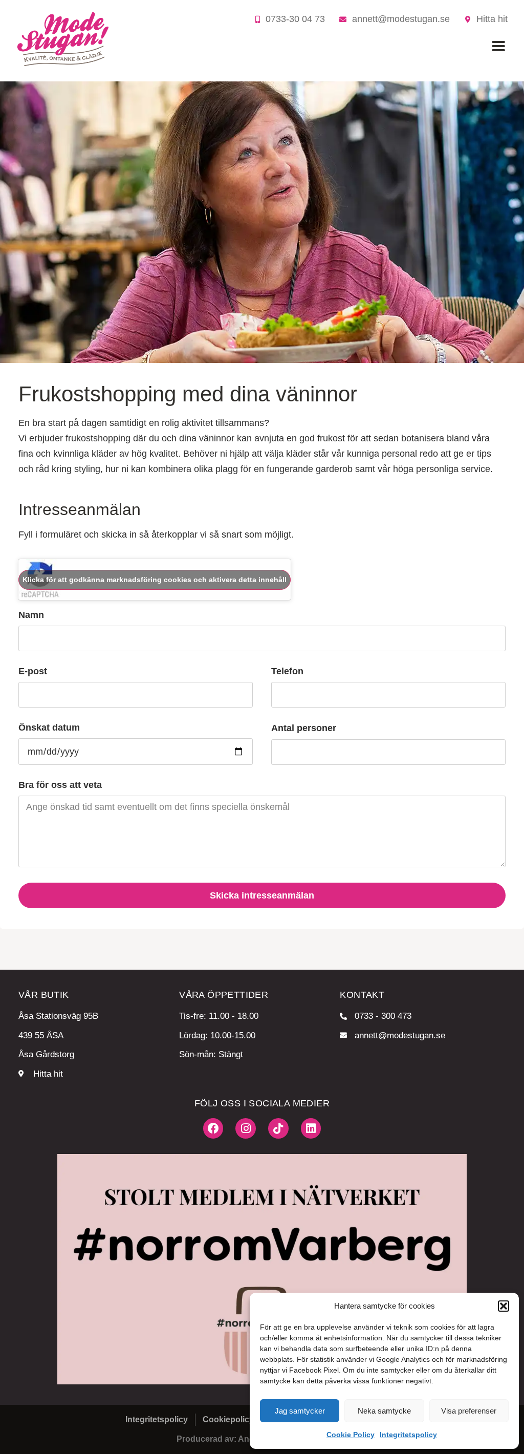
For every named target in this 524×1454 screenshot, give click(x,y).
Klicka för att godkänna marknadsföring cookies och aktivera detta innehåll (155, 579)
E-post (32, 671)
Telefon (287, 671)
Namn (31, 615)
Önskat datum (49, 728)
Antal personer (303, 728)
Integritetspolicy (408, 1434)
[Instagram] (245, 1128)
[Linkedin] (311, 1128)
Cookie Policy (350, 1434)
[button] (503, 1306)
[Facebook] (213, 1128)
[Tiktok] (278, 1128)
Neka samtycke (384, 1410)
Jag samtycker (300, 1410)
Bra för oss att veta (60, 785)
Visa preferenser (468, 1410)
